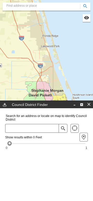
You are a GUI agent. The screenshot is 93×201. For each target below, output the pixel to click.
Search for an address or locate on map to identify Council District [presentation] (46, 117)
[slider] (9, 143)
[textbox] (46, 6)
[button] (81, 104)
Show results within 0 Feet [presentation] (23, 137)
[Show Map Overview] (86, 18)
